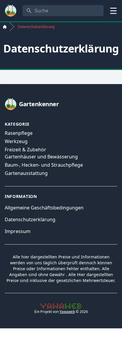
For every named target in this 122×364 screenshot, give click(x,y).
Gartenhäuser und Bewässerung (41, 156)
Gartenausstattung (26, 173)
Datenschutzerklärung (30, 219)
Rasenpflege (19, 133)
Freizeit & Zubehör (25, 149)
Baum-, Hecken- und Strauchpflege (44, 165)
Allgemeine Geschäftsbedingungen (44, 207)
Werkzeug (16, 141)
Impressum (17, 231)
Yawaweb (67, 311)
